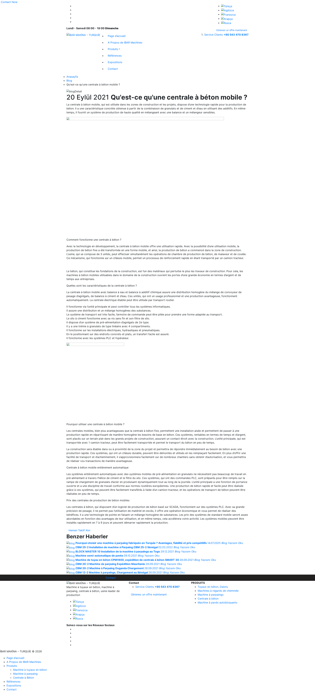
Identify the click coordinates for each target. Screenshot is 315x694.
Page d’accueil (117, 36)
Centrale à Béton (23, 677)
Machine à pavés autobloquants (217, 602)
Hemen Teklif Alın (79, 530)
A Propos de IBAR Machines (125, 42)
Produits (113, 49)
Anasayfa (72, 76)
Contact (113, 68)
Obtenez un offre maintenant (231, 30)
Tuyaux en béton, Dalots (213, 586)
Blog (69, 80)
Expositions (115, 62)
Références (115, 55)
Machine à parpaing (25, 673)
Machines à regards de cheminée (218, 590)
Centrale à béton (208, 598)
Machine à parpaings (210, 594)
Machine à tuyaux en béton (30, 669)
